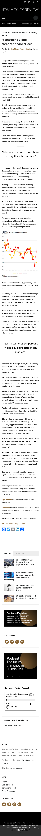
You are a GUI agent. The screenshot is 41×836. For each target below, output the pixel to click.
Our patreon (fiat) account (14, 725)
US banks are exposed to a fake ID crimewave (26, 597)
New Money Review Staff (20, 49)
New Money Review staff (24, 33)
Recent (7, 554)
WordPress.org (8, 791)
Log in (4, 782)
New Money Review (20, 817)
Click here (6, 508)
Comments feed (9, 788)
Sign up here (7, 500)
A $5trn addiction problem (13, 524)
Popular (20, 554)
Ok (21, 833)
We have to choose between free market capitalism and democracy (19, 576)
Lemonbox (17, 768)
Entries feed (7, 785)
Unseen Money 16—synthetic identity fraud (25, 587)
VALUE (4, 36)
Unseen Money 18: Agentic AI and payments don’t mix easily (19, 563)
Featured (6, 33)
